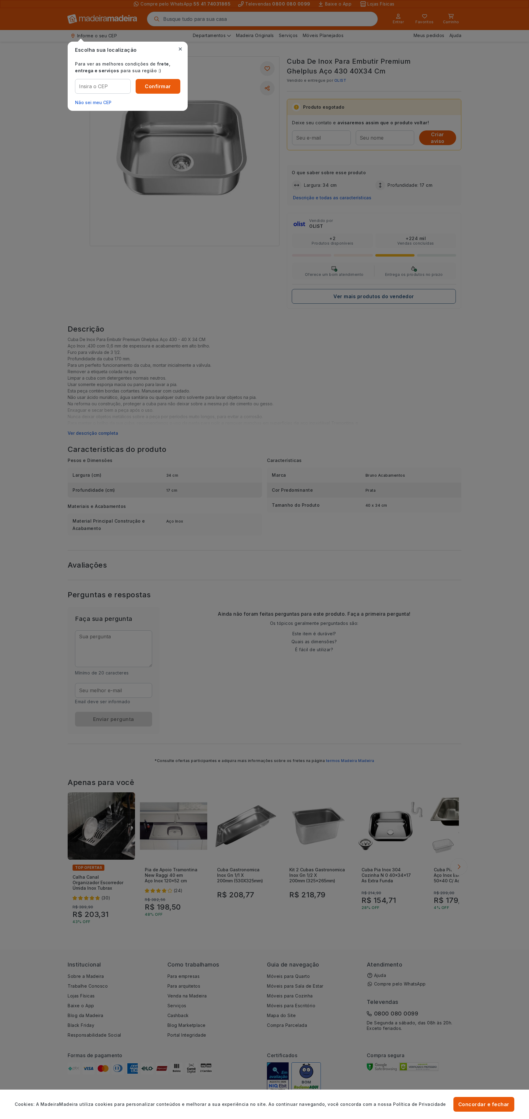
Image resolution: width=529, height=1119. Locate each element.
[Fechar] (180, 49)
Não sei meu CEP (93, 102)
